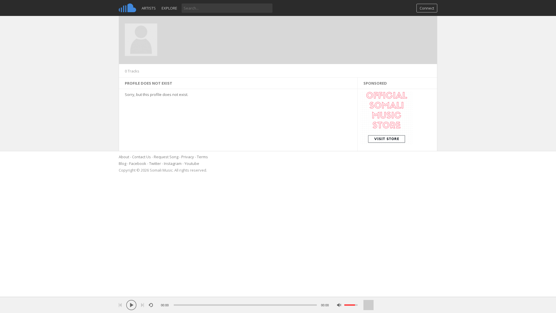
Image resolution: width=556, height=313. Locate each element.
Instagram (173, 163)
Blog (122, 163)
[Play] (131, 305)
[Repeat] (151, 305)
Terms (202, 156)
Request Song (166, 156)
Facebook (137, 163)
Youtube (191, 163)
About (124, 156)
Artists (149, 8)
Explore (169, 8)
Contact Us (141, 156)
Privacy (187, 156)
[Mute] (339, 305)
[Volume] (351, 305)
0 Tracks (132, 71)
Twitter (155, 163)
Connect (427, 8)
